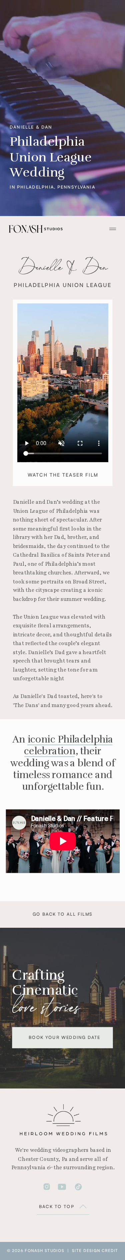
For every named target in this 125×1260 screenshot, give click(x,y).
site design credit (95, 1250)
